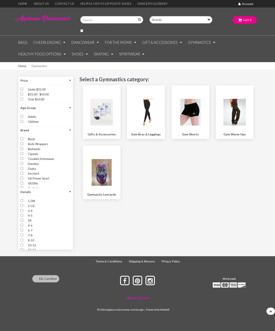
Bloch (31, 139)
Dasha (32, 168)
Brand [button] (24, 130)
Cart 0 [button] (246, 20)
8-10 (31, 240)
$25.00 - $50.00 (38, 94)
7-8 (30, 235)
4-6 (30, 225)
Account (247, 4)
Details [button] (25, 192)
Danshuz (33, 164)
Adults (32, 116)
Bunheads (34, 149)
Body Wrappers (38, 144)
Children (33, 121)
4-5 (30, 215)
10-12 (32, 245)
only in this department (97, 30)
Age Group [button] (28, 108)
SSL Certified (47, 278)
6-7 (30, 230)
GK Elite (33, 183)
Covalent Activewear (41, 159)
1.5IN (31, 201)
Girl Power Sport (38, 178)
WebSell (165, 309)
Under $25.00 (37, 89)
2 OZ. (31, 206)
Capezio (33, 154)
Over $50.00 (36, 99)
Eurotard (33, 173)
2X (29, 220)
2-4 (30, 211)
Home (22, 66)
